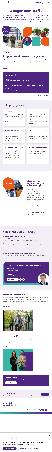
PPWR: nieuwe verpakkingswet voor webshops (17, 81)
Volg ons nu (45, 394)
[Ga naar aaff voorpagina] (6, 2)
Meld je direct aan (10, 383)
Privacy (35, 409)
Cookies (23, 409)
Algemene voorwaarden (8, 409)
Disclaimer (29, 409)
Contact (18, 409)
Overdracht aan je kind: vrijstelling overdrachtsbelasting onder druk (24, 85)
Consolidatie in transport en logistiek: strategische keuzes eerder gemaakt (26, 90)
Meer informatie (34, 448)
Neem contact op (12, 279)
